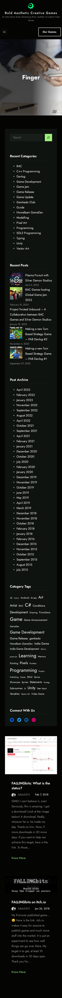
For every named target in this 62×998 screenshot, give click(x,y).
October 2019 (25, 487)
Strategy (47, 682)
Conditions (39, 606)
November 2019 (27, 482)
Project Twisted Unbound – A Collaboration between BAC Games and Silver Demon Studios (30, 314)
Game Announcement (35, 620)
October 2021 (25, 425)
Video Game (37, 694)
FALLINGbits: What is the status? (31, 786)
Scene (22, 677)
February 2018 (26, 528)
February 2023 (26, 395)
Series (37, 677)
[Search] (48, 137)
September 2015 (27, 559)
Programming (25, 228)
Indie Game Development (24, 649)
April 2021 (23, 436)
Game (16, 619)
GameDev (14, 626)
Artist (13, 605)
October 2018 (25, 523)
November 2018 (27, 518)
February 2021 (26, 441)
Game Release (25, 192)
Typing (21, 238)
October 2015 (25, 554)
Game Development (29, 181)
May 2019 (23, 497)
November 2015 (27, 549)
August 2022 (25, 415)
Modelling (23, 217)
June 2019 (23, 492)
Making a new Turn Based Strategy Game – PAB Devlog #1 (38, 353)
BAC (19, 166)
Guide (20, 207)
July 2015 (22, 570)
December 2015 (27, 544)
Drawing (34, 612)
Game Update (25, 197)
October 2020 (25, 456)
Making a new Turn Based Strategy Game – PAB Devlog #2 (38, 334)
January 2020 (25, 472)
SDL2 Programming (29, 233)
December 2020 (27, 451)
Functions (44, 612)
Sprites (25, 682)
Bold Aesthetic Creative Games (31, 13)
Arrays (34, 597)
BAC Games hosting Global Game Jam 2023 (37, 294)
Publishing (14, 677)
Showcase (15, 682)
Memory (42, 656)
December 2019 (27, 477)
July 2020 (22, 462)
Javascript (13, 656)
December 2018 (27, 513)
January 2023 (25, 400)
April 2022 (23, 420)
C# (28, 604)
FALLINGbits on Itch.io (29, 902)
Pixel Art (22, 223)
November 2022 (27, 405)
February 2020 (26, 467)
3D (11, 597)
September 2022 (27, 410)
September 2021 (27, 431)
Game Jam (23, 186)
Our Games (49, 32)
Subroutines (16, 688)
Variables (15, 694)
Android (25, 597)
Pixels (24, 662)
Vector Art (23, 248)
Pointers (33, 663)
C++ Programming (28, 171)
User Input (41, 688)
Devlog (21, 176)
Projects (41, 671)
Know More (19, 858)
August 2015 (24, 565)
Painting (14, 663)
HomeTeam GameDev (30, 212)
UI (25, 688)
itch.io (43, 649)
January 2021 (25, 446)
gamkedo (35, 638)
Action (16, 598)
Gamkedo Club (26, 202)
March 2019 (24, 508)
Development (19, 612)
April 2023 (23, 390)
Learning (27, 655)
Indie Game (41, 643)
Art (40, 597)
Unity (20, 243)
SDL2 (29, 677)
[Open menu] (4, 32)
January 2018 (25, 534)
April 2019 (23, 503)
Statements (36, 682)
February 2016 (26, 539)
